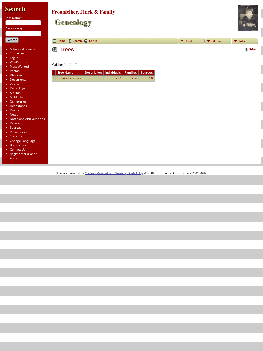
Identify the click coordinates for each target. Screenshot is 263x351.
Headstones (18, 106)
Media (217, 41)
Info (242, 41)
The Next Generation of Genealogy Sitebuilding (114, 173)
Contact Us (17, 149)
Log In (14, 58)
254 (134, 78)
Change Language (23, 140)
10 (151, 78)
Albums (15, 92)
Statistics (16, 136)
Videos (14, 84)
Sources (15, 127)
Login (93, 40)
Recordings (18, 88)
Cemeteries (18, 101)
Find (189, 41)
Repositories (18, 132)
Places (14, 110)
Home (61, 40)
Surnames (17, 53)
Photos (15, 71)
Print (252, 49)
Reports (15, 123)
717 (118, 78)
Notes (14, 114)
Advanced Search (22, 49)
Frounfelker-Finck (69, 78)
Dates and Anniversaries (27, 119)
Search (15, 9)
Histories (16, 75)
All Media (16, 97)
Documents (18, 79)
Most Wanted (19, 66)
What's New (18, 62)
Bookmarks (18, 145)
